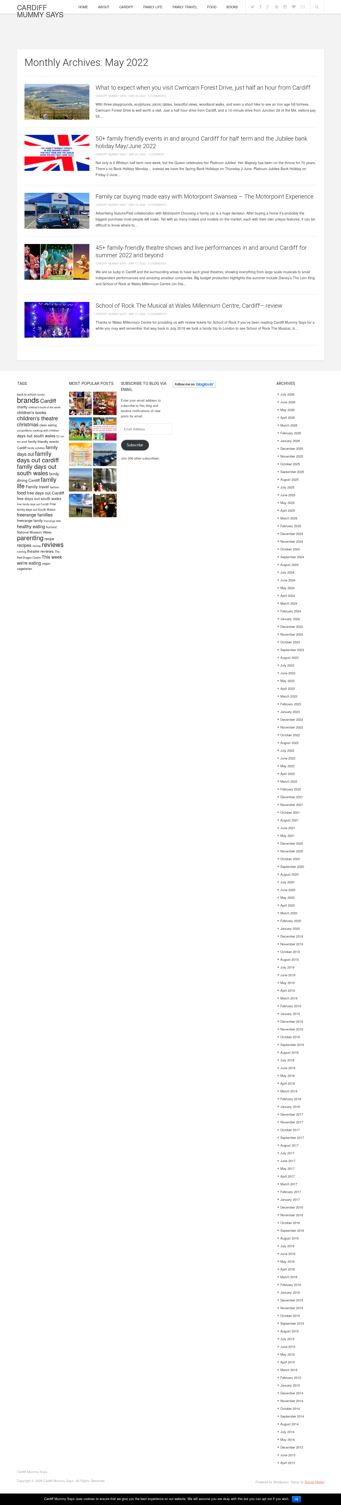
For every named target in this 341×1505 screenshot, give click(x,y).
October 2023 (290, 642)
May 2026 (287, 409)
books (40, 394)
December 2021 (291, 796)
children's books (31, 412)
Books (232, 6)
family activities (36, 448)
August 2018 (289, 1052)
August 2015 (289, 1331)
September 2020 (292, 866)
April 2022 (287, 773)
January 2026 (290, 440)
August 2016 (289, 1238)
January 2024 (290, 618)
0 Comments (157, 96)
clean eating (48, 425)
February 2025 (290, 525)
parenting (30, 537)
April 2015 (287, 1362)
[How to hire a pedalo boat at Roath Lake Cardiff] (104, 455)
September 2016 (292, 1230)
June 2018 (287, 1067)
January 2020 (290, 928)
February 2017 (290, 1191)
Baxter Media (314, 1482)
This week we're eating (39, 559)
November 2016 (291, 1215)
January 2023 (290, 711)
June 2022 (287, 758)
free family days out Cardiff (33, 504)
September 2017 (292, 1137)
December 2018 (291, 1021)
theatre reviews (40, 551)
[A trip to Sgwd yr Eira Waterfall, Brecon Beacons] (104, 480)
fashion (54, 487)
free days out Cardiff (45, 493)
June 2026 (287, 402)
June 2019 (287, 975)
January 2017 (290, 1199)
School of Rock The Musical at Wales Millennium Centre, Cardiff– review (189, 305)
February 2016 (290, 1284)
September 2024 (292, 556)
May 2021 (287, 835)
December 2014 (291, 1393)
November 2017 (291, 1122)
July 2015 (287, 1338)
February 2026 (290, 433)
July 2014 (287, 1431)
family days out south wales (36, 469)
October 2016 (290, 1222)
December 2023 (291, 626)
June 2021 (287, 827)
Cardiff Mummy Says (40, 11)
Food (211, 6)
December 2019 (291, 936)
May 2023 (287, 680)
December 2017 (291, 1114)
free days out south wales (39, 498)
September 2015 (292, 1323)
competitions (24, 430)
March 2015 (288, 1369)
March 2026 (288, 425)
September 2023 (292, 649)
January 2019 (290, 1013)
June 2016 (287, 1253)
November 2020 (291, 851)
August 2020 (289, 874)
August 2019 (289, 959)
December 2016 (291, 1207)
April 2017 (287, 1176)
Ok (296, 1499)
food (21, 492)
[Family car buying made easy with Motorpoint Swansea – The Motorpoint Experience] (56, 211)
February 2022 (290, 789)
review (36, 546)
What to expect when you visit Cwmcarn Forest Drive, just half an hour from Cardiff (203, 87)
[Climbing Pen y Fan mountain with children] (80, 480)
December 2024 (291, 533)
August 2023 (289, 657)
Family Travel (184, 6)
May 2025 (287, 502)
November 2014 (291, 1400)
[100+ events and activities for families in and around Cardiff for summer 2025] (104, 429)
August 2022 (289, 742)
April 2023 (287, 688)
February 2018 (290, 1098)
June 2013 (287, 1455)
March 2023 (288, 696)
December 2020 (291, 843)
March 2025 (288, 518)
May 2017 (287, 1168)
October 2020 (290, 858)
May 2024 (287, 587)
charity (22, 406)
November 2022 (291, 727)
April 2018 (287, 1083)
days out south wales (36, 436)
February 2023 (290, 704)
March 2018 (288, 1091)
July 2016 (287, 1246)
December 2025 (291, 448)
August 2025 (289, 479)
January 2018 (290, 1106)
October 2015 (290, 1315)
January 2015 (290, 1385)
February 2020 (290, 920)
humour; (52, 526)
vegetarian (24, 568)
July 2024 (287, 572)
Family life (153, 6)
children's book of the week (44, 407)
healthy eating (31, 526)
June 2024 (287, 580)
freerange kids (52, 521)
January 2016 (290, 1292)
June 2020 (287, 889)
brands (28, 399)
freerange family (30, 520)
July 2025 (287, 487)
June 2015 (287, 1346)
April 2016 (287, 1269)
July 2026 (287, 394)
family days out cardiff (38, 456)
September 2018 (292, 1044)
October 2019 (290, 951)
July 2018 (287, 1060)
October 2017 (290, 1129)
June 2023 (287, 673)
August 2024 (289, 564)
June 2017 (287, 1160)
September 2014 (292, 1416)
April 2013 (287, 1462)
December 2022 (291, 719)
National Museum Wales (34, 532)
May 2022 (287, 765)
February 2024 (290, 611)
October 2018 (290, 1036)
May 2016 (287, 1261)
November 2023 (291, 634)
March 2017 (288, 1184)
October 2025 (290, 464)
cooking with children (46, 430)
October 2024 (290, 549)
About (103, 6)
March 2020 (288, 913)
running (21, 551)
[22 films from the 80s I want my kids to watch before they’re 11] (80, 404)
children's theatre (37, 418)
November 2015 (291, 1307)
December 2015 (291, 1300)
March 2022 (288, 781)
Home (83, 6)
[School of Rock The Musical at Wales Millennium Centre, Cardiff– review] (56, 320)
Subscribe (135, 445)
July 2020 (287, 882)
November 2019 (291, 944)
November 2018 (291, 1029)
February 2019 (290, 1005)
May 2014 (287, 1439)
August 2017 (289, 1145)
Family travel (37, 487)
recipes (24, 545)
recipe (49, 538)
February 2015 (290, 1377)
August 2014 (289, 1424)
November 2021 (291, 804)
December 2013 (291, 1447)
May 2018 (287, 1075)
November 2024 (291, 541)
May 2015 (287, 1354)
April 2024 (287, 595)
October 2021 (290, 812)
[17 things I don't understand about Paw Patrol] (80, 429)
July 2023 (287, 665)
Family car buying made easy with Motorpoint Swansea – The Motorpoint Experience (205, 196)
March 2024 (288, 603)
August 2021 (289, 820)
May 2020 (287, 897)
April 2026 (287, 417)
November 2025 (291, 456)
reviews (53, 544)
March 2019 (288, 998)
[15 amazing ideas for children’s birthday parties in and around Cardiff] (80, 455)
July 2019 (287, 967)
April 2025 (287, 510)
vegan (46, 563)
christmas (27, 424)
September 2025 (292, 471)
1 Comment (156, 154)
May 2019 (287, 982)
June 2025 (287, 495)
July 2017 (287, 1153)
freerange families (35, 514)
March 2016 (288, 1276)
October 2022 (290, 735)
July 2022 (287, 750)
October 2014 (290, 1408)
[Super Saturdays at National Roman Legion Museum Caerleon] (104, 506)
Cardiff (126, 6)
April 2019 (287, 990)
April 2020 (287, 905)
